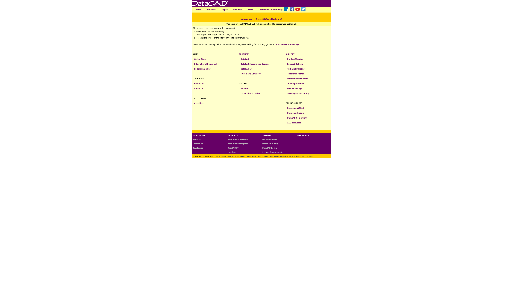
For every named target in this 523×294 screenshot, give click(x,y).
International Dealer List (205, 64)
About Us (198, 88)
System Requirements (272, 152)
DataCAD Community (297, 118)
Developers (198, 148)
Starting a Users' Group (298, 93)
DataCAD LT (246, 69)
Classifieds (199, 103)
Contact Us (264, 9)
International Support (297, 78)
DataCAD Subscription (237, 143)
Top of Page (220, 156)
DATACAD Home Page (235, 156)
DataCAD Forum (269, 148)
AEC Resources (294, 122)
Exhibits (244, 88)
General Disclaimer (296, 156)
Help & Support (269, 139)
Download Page (294, 88)
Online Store (200, 59)
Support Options (295, 64)
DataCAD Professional (237, 139)
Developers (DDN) (295, 108)
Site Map (310, 156)
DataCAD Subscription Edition (255, 64)
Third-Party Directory (251, 73)
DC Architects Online (250, 93)
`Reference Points (295, 73)
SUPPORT (290, 54)
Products (211, 9)
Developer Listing (295, 113)
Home (198, 9)
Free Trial (237, 9)
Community (276, 9)
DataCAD (245, 59)
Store (250, 9)
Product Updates (295, 59)
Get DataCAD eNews (278, 156)
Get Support (263, 156)
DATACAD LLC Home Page (287, 44)
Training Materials (295, 83)
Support (224, 9)
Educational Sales (202, 69)
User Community (270, 143)
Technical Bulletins (296, 69)
